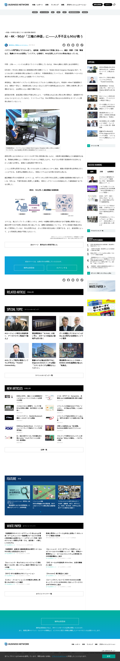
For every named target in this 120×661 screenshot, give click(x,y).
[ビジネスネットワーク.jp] (17, 4)
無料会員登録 (97, 4)
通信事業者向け (74, 12)
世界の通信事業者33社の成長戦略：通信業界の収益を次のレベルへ (102, 245)
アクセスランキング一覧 (97, 230)
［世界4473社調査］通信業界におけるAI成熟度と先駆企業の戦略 (102, 249)
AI (52, 12)
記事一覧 (44, 449)
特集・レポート (37, 5)
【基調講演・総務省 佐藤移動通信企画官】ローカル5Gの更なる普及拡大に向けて (102, 267)
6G (58, 12)
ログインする (62, 268)
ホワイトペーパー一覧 (44, 594)
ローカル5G (44, 12)
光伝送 (85, 12)
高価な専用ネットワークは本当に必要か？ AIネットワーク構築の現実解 (102, 254)
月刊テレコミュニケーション (76, 5)
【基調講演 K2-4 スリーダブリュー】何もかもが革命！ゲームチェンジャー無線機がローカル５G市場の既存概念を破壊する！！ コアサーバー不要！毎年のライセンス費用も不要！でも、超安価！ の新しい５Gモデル (102, 260)
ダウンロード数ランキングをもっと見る (101, 273)
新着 (46, 5)
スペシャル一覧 (95, 145)
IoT (64, 12)
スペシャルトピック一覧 (44, 375)
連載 (62, 5)
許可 (108, 656)
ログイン (108, 4)
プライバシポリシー (59, 656)
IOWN (35, 12)
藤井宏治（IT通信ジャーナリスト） (18, 45)
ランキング (55, 5)
